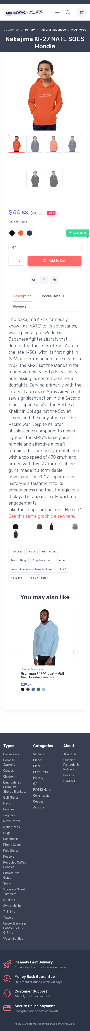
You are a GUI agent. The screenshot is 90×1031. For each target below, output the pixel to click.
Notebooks (11, 839)
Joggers (9, 815)
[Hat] (15, 526)
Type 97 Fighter (38, 577)
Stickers (9, 900)
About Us (69, 754)
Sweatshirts (12, 906)
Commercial (41, 796)
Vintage (38, 754)
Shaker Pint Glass (11, 875)
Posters (8, 857)
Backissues (11, 754)
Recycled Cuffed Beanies (14, 865)
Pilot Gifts (40, 772)
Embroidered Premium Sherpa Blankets (14, 787)
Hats (6, 803)
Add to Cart (57, 261)
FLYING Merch (42, 790)
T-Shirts (9, 912)
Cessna (38, 801)
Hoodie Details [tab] (52, 296)
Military (30, 29)
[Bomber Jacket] (27, 533)
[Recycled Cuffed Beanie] (75, 526)
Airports (39, 807)
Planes (38, 760)
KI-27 (62, 569)
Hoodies (8, 809)
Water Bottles (13, 938)
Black (32, 551)
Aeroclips (16, 551)
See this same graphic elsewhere (41, 516)
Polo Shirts (11, 851)
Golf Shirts (11, 797)
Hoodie (60, 560)
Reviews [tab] (19, 306)
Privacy (68, 775)
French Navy (18, 560)
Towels (8, 918)
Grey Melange (41, 560)
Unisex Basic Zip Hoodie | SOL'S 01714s (14, 928)
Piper (36, 766)
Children (9, 776)
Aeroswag (67, 1023)
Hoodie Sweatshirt (32, 669)
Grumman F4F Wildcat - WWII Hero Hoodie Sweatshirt (42, 675)
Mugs (6, 833)
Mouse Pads (11, 827)
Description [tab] (22, 296)
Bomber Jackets (9, 762)
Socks (7, 883)
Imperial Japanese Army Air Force (63, 29)
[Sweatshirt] (51, 526)
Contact (69, 781)
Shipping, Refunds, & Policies (71, 764)
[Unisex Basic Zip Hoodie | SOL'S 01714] (63, 526)
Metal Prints (11, 821)
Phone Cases (12, 845)
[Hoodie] (27, 526)
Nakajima (16, 577)
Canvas (8, 771)
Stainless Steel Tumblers (14, 892)
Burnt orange (50, 551)
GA (35, 784)
